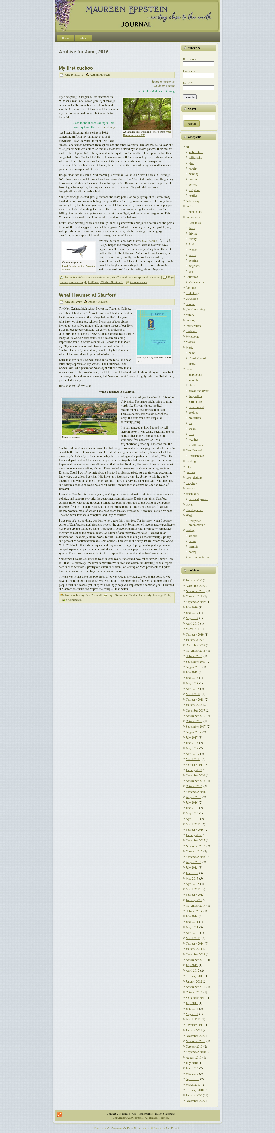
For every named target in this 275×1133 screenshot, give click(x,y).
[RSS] (59, 1114)
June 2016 (192, 808)
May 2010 (192, 1073)
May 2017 (192, 748)
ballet (192, 353)
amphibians (195, 374)
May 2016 (192, 813)
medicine (191, 331)
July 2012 (192, 965)
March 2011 (193, 1019)
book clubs (195, 212)
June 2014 (192, 922)
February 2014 (195, 943)
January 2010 (194, 1095)
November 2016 (195, 781)
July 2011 (192, 1003)
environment (196, 407)
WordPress (112, 1128)
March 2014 (193, 938)
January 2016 (194, 835)
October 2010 (194, 1046)
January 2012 (194, 981)
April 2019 (192, 623)
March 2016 (193, 824)
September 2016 (196, 792)
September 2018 (196, 661)
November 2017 (195, 716)
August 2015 (193, 862)
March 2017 (193, 759)
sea (190, 423)
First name (189, 59)
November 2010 (195, 1041)
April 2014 (192, 933)
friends (193, 250)
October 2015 (194, 851)
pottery (193, 184)
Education (192, 277)
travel (189, 504)
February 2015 (195, 894)
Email (188, 83)
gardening (192, 298)
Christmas (195, 223)
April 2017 (192, 754)
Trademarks (145, 1114)
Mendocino (192, 336)
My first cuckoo (76, 68)
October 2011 (194, 992)
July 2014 (192, 916)
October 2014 (194, 911)
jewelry (193, 168)
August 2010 (193, 1057)
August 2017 (193, 732)
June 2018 (192, 678)
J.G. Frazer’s (149, 241)
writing (156, 277)
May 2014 (192, 927)
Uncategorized (194, 510)
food (191, 244)
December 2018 (195, 645)
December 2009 (195, 1101)
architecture (196, 152)
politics (190, 472)
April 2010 (192, 1079)
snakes (192, 429)
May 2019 (192, 618)
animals (193, 380)
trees (191, 434)
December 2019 (195, 585)
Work (189, 515)
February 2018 (195, 699)
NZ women (121, 595)
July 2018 (192, 672)
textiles (193, 195)
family (193, 239)
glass (191, 163)
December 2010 (195, 1036)
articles (80, 277)
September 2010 (196, 1052)
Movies (190, 342)
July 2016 (192, 802)
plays (189, 467)
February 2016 (195, 829)
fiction (192, 541)
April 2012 (192, 970)
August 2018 (193, 667)
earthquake (195, 402)
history (80, 595)
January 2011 (194, 1030)
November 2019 (195, 591)
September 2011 (196, 998)
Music (189, 347)
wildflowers (196, 445)
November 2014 (195, 905)
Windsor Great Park (111, 282)
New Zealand (119, 277)
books (189, 206)
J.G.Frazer (93, 282)
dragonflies (195, 396)
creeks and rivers (199, 391)
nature (106, 277)
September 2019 (196, 602)
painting (194, 174)
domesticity (193, 217)
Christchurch (196, 456)
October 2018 (194, 656)
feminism (191, 288)
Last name (189, 71)
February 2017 (195, 765)
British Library (106, 127)
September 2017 (196, 726)
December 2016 (195, 775)
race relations (194, 477)
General (190, 304)
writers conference (200, 557)
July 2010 (192, 1063)
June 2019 (192, 613)
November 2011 (195, 987)
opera (192, 363)
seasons (132, 277)
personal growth (198, 499)
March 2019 (193, 629)
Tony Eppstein (173, 1128)
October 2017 (194, 721)
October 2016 (194, 786)
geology (193, 412)
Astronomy (192, 201)
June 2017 (192, 743)
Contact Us (113, 1114)
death (192, 228)
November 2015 (195, 846)
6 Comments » (138, 282)
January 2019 (194, 640)
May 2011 (192, 1014)
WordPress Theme (132, 1128)
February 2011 (195, 1025)
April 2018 (192, 689)
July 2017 (192, 737)
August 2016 (193, 797)
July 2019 (192, 607)
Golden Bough (78, 282)
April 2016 (192, 819)
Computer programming (197, 523)
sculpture (194, 190)
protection (195, 418)
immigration (193, 326)
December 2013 (195, 954)
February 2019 (195, 634)
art (187, 147)
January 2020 (194, 580)
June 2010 (192, 1068)
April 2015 (192, 884)
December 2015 (195, 840)
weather (193, 439)
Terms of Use (129, 1114)
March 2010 (193, 1084)
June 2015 (192, 873)
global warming (195, 309)
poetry (192, 552)
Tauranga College (163, 595)
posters (193, 179)
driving (193, 233)
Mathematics (196, 282)
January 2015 (194, 900)
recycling (191, 483)
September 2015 (196, 857)
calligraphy (195, 157)
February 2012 (195, 976)
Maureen (104, 74)
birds (89, 277)
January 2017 (194, 770)
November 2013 (195, 960)
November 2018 (195, 650)
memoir (97, 277)
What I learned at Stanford (87, 295)
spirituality (144, 277)
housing (193, 260)
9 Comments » (74, 600)
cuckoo (64, 282)
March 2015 (193, 889)
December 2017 (195, 710)
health (192, 255)
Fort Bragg (192, 293)
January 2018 (194, 705)
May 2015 (192, 878)
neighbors (194, 266)
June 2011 (192, 1008)
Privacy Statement (164, 1114)
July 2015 (192, 867)
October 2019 (194, 596)
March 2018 (193, 694)
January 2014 (194, 949)
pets (191, 271)
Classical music (198, 358)
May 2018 (192, 683)
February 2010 (195, 1090)
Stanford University (140, 595)
